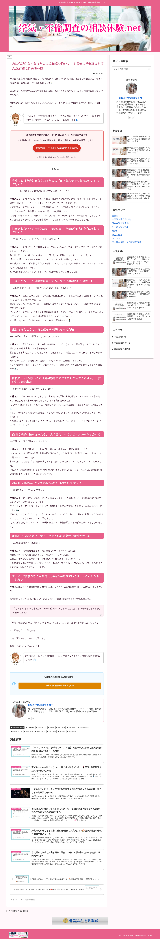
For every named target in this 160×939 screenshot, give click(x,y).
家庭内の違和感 (17, 731)
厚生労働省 (117, 235)
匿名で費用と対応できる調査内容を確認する (57, 148)
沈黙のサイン (41, 731)
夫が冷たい (72, 728)
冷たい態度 (61, 728)
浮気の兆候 (52, 731)
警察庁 (115, 216)
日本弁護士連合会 (120, 223)
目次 (54, 169)
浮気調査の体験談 (18, 728)
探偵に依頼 (29, 731)
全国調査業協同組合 (121, 219)
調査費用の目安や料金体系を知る (60, 686)
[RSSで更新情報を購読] (32, 718)
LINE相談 (31, 728)
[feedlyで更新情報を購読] (29, 718)
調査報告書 (72, 731)
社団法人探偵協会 (120, 227)
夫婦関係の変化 (84, 728)
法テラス (116, 238)
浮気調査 (62, 731)
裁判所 (115, 231)
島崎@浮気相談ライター (40, 704)
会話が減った (42, 728)
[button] (149, 69)
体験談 (52, 728)
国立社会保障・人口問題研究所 (126, 242)
